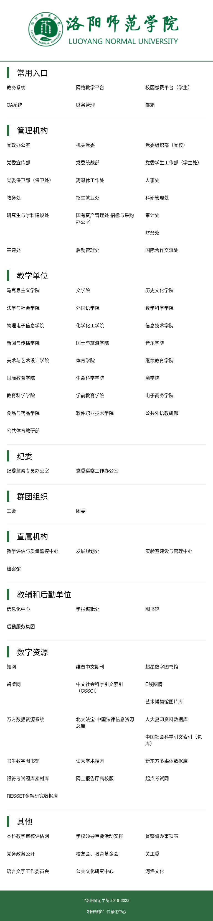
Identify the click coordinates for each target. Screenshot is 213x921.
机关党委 (85, 145)
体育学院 (85, 360)
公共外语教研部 (161, 413)
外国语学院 (88, 308)
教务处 (14, 197)
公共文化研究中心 (95, 871)
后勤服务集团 (21, 626)
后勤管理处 (88, 250)
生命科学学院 (90, 377)
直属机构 (32, 536)
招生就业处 (88, 197)
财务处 (152, 232)
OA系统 (14, 104)
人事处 (152, 180)
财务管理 (85, 104)
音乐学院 (154, 343)
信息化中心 (18, 609)
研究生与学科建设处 (28, 215)
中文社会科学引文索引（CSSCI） (99, 687)
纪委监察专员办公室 (28, 470)
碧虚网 (14, 684)
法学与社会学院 (23, 308)
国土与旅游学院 (92, 343)
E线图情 (154, 684)
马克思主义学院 (23, 290)
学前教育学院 (90, 395)
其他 (24, 821)
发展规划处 (88, 551)
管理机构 (32, 130)
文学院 (83, 290)
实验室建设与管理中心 (168, 551)
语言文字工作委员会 (28, 871)
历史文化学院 (159, 290)
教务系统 (16, 87)
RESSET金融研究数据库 (32, 795)
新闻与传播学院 (23, 343)
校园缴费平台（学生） (168, 87)
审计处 (152, 215)
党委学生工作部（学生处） (173, 162)
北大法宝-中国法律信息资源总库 (105, 722)
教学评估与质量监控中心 (33, 551)
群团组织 (32, 496)
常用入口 (32, 72)
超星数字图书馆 (161, 666)
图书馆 (152, 609)
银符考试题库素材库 (28, 778)
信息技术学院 (159, 325)
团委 (80, 510)
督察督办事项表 (161, 836)
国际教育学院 (21, 377)
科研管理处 (157, 197)
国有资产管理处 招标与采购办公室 (105, 218)
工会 (11, 510)
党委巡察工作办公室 (97, 470)
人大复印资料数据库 (166, 719)
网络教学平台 (90, 87)
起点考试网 (157, 778)
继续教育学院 (159, 360)
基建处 (14, 250)
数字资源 (32, 651)
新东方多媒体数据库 (166, 760)
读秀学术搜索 (90, 760)
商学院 (152, 377)
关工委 (152, 853)
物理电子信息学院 (25, 325)
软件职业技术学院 (95, 413)
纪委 (24, 455)
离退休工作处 (90, 180)
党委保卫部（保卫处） (30, 180)
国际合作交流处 (161, 250)
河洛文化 (154, 871)
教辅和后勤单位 (44, 594)
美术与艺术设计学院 (28, 360)
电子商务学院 (159, 395)
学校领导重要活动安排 (99, 836)
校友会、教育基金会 (97, 853)
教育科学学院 (21, 395)
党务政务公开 (21, 853)
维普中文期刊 (90, 666)
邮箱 (150, 104)
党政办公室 (18, 145)
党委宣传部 (18, 162)
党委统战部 (88, 162)
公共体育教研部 (23, 430)
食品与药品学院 (23, 413)
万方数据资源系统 (25, 719)
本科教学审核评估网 (28, 836)
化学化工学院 (90, 325)
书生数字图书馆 (23, 760)
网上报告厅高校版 (95, 778)
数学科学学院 (159, 308)
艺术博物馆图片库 (164, 701)
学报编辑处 (88, 609)
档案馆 (14, 568)
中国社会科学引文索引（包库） (173, 740)
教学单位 (32, 275)
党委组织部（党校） (166, 145)
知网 (11, 666)
